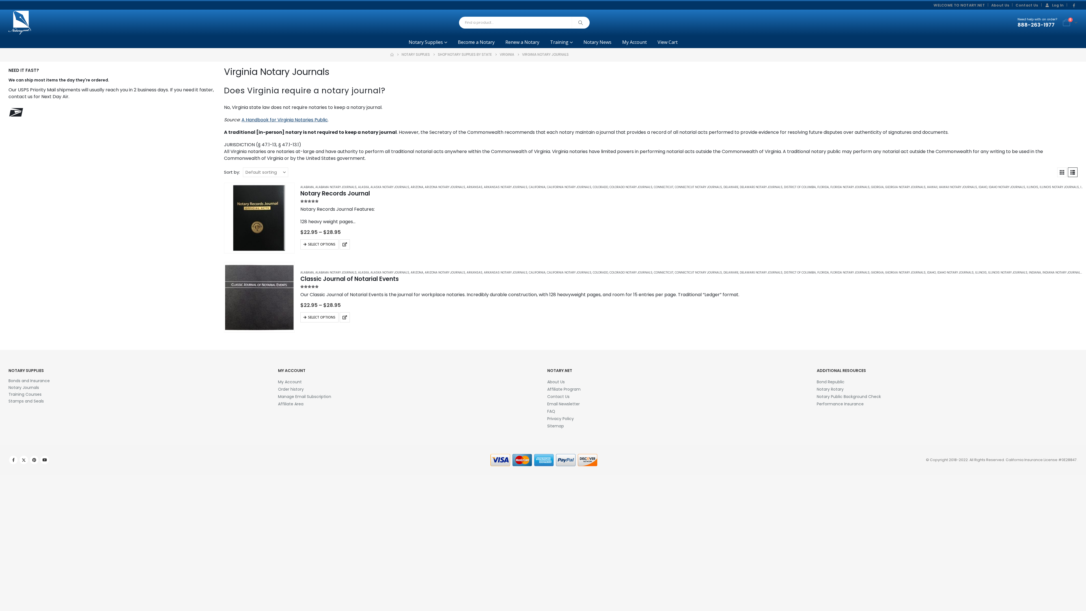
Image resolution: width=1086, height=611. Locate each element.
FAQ (551, 411)
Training (559, 42)
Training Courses (25, 394)
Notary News (597, 42)
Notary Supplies (426, 42)
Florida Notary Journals (850, 187)
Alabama (307, 187)
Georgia (877, 187)
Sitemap (555, 426)
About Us (1000, 5)
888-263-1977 (1036, 24)
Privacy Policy (560, 418)
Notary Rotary (830, 389)
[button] (1062, 172)
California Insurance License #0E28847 (1041, 459)
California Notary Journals (569, 187)
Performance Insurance (840, 404)
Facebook (13, 460)
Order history (291, 389)
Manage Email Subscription (304, 396)
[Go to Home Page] (392, 54)
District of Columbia (800, 187)
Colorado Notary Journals (630, 187)
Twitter (24, 460)
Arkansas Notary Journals (505, 187)
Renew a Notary (522, 42)
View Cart (668, 42)
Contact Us (1027, 5)
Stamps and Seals (26, 401)
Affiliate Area (290, 404)
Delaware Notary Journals (761, 187)
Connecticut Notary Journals (698, 187)
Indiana (1035, 272)
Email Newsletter (563, 404)
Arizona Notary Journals (445, 187)
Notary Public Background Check (849, 396)
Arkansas (474, 187)
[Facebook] (1074, 5)
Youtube (44, 460)
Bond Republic (830, 382)
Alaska (363, 187)
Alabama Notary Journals (336, 187)
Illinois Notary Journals (1059, 187)
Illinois (1032, 187)
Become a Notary (476, 42)
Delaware (730, 187)
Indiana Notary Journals (1062, 272)
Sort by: (232, 172)
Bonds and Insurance (29, 381)
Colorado (600, 187)
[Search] (580, 22)
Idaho (983, 187)
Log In (1058, 5)
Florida (823, 187)
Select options (321, 244)
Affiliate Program (564, 389)
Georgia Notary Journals (905, 187)
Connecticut (663, 187)
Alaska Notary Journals (389, 187)
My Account (634, 42)
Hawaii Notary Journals (958, 187)
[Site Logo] (19, 23)
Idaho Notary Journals (1007, 187)
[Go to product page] (259, 218)
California (537, 187)
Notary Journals (23, 387)
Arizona (417, 187)
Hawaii (932, 187)
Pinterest (34, 460)
